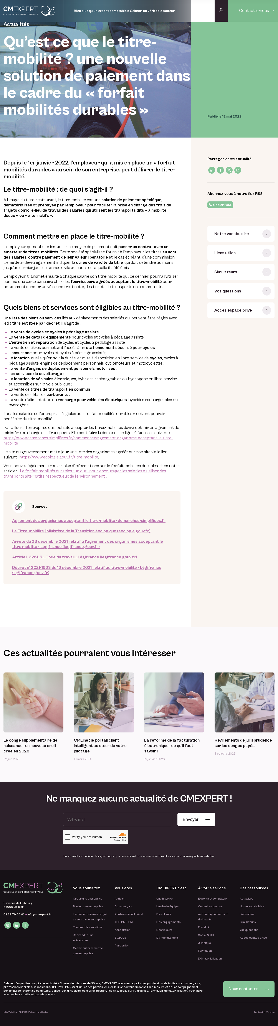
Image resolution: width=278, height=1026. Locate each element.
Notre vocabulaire (231, 233)
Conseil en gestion (210, 906)
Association (122, 930)
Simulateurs (225, 272)
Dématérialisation (210, 958)
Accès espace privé (233, 310)
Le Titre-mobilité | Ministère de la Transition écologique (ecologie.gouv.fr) (81, 531)
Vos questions (227, 291)
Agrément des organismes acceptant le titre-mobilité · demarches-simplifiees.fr (88, 520)
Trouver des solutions (88, 927)
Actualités (246, 898)
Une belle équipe (167, 906)
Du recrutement (167, 938)
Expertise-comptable (212, 898)
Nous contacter (243, 988)
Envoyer (191, 819)
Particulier (122, 945)
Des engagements (168, 922)
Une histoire (164, 898)
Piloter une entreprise (88, 906)
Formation (205, 951)
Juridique (204, 943)
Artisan (119, 898)
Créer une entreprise (88, 898)
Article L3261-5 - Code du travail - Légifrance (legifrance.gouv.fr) (74, 557)
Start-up (120, 938)
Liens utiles (225, 253)
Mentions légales (39, 1012)
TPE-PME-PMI (124, 922)
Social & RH (206, 935)
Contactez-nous (254, 10)
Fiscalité (203, 927)
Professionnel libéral (129, 914)
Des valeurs (164, 930)
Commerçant (123, 906)
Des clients (163, 914)
